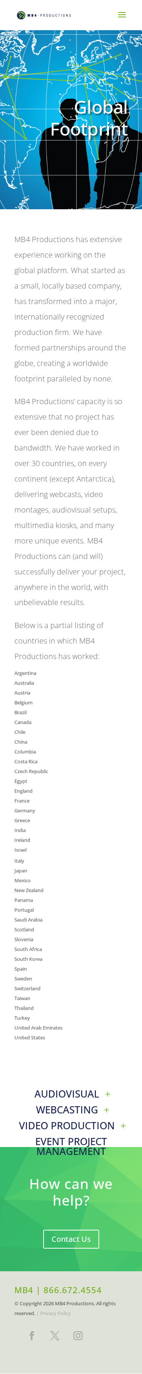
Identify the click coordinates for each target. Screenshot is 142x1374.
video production (67, 1125)
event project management (71, 1146)
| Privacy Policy (53, 1313)
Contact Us (71, 1239)
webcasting (67, 1109)
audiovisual (66, 1094)
